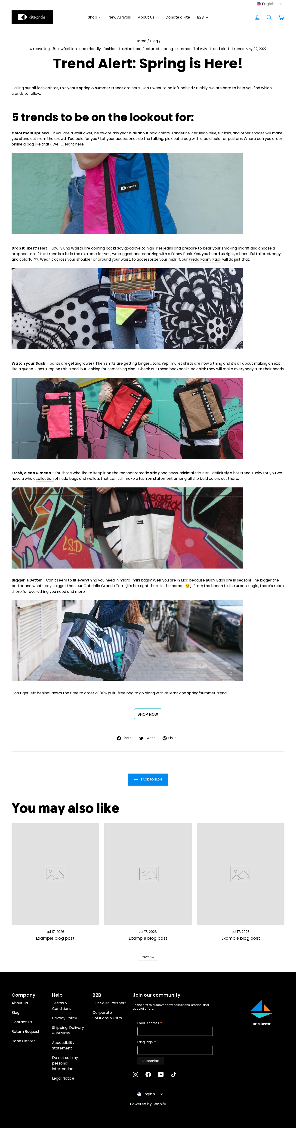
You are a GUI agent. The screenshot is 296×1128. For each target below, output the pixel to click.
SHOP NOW (147, 714)
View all (148, 957)
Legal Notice (63, 1078)
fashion (110, 48)
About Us (146, 17)
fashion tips (129, 48)
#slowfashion (64, 48)
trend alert (220, 48)
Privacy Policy (64, 1018)
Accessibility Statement (63, 1045)
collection (45, 478)
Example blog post (55, 938)
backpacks (179, 369)
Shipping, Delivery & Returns (68, 1030)
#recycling (40, 48)
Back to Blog (151, 779)
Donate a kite (178, 17)
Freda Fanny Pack (205, 259)
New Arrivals (119, 17)
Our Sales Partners (109, 1003)
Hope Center (23, 1041)
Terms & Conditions (61, 1005)
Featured (150, 48)
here (79, 144)
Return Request (26, 1031)
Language (146, 1042)
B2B (201, 17)
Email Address (149, 1023)
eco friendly (90, 48)
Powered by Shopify (148, 1104)
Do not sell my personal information (65, 1063)
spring (167, 48)
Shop (93, 17)
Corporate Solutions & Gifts (107, 1015)
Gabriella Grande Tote (103, 585)
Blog (154, 41)
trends (238, 48)
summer (183, 48)
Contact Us (22, 1022)
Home (141, 41)
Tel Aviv (200, 48)
